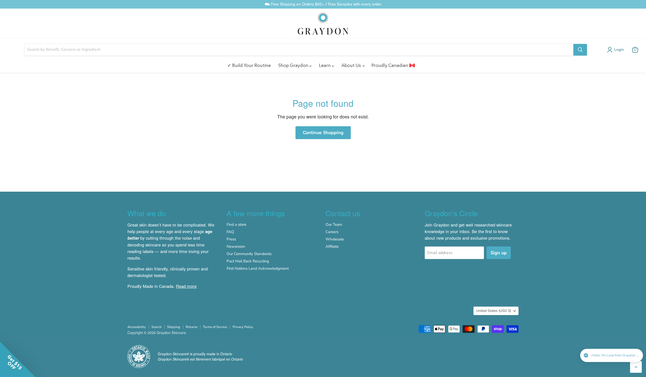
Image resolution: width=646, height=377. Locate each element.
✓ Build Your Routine (249, 65)
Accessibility (136, 327)
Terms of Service (215, 327)
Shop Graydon (293, 65)
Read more (186, 286)
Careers (332, 231)
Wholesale (335, 239)
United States (493, 310)
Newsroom (236, 246)
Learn (325, 65)
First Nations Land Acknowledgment (258, 268)
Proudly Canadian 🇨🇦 (393, 65)
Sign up (499, 253)
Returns (191, 327)
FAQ (230, 231)
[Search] (580, 50)
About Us (351, 65)
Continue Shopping (323, 133)
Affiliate (332, 246)
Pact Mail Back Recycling (248, 261)
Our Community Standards (249, 253)
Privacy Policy (243, 327)
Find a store (236, 224)
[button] (616, 50)
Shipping (173, 327)
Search (156, 327)
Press (231, 239)
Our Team (334, 224)
